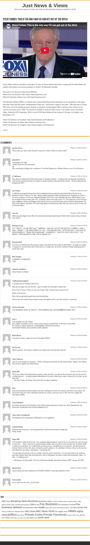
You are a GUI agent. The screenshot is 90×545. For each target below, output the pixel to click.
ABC (4, 501)
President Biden (71, 515)
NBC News (30, 511)
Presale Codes (34, 514)
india (46, 508)
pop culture (20, 515)
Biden (8, 501)
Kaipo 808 (15, 371)
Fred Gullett (16, 480)
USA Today (13, 518)
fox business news (30, 507)
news (72, 511)
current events (72, 501)
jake (13, 388)
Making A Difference (8, 511)
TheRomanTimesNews (20, 281)
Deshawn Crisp (17, 226)
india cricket (52, 508)
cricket (54, 501)
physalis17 (16, 160)
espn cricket (15, 505)
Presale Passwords (55, 514)
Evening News (25, 505)
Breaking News (19, 501)
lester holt (82, 507)
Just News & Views (45, 5)
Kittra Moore (16, 335)
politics (12, 514)
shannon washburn (19, 269)
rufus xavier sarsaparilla (21, 415)
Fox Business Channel (66, 505)
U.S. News (6, 518)
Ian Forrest (16, 347)
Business (33, 501)
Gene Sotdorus (17, 359)
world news (43, 517)
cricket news (62, 501)
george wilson (17, 148)
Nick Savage (16, 257)
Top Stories (81, 515)
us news (30, 518)
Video (35, 518)
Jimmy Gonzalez (18, 307)
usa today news (21, 518)
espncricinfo (6, 505)
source (5, 130)
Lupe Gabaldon (17, 402)
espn (79, 501)
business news (45, 501)
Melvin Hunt (16, 468)
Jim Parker (16, 191)
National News (19, 511)
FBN (32, 504)
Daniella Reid (17, 242)
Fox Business (49, 504)
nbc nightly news (61, 511)
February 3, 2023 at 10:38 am (78, 148)
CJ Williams (16, 176)
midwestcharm (17, 427)
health (41, 507)
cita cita (15, 213)
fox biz (36, 505)
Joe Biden (74, 508)
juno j (14, 319)
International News (63, 508)
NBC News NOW (45, 511)
